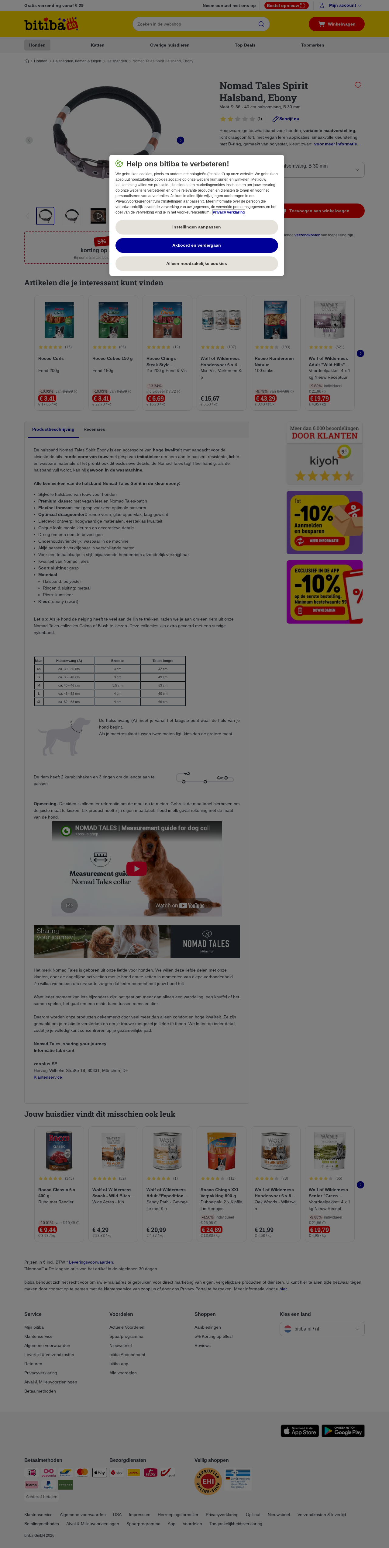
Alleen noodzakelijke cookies (196, 263)
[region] (196, 215)
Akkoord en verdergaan (196, 245)
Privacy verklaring (229, 212)
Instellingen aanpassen (196, 226)
